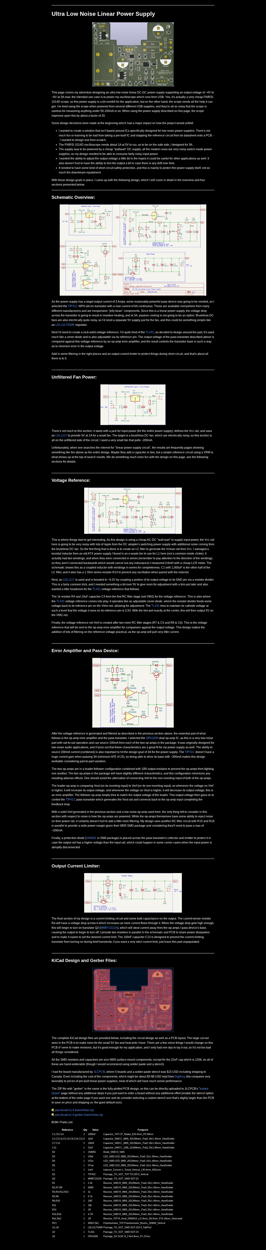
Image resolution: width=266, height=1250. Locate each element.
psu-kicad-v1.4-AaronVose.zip (74, 1110)
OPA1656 (152, 738)
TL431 (150, 332)
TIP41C (73, 306)
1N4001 (91, 838)
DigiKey (180, 1076)
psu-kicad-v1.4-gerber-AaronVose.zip (79, 1114)
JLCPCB (99, 1071)
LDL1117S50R (65, 324)
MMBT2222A (108, 927)
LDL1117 (61, 435)
